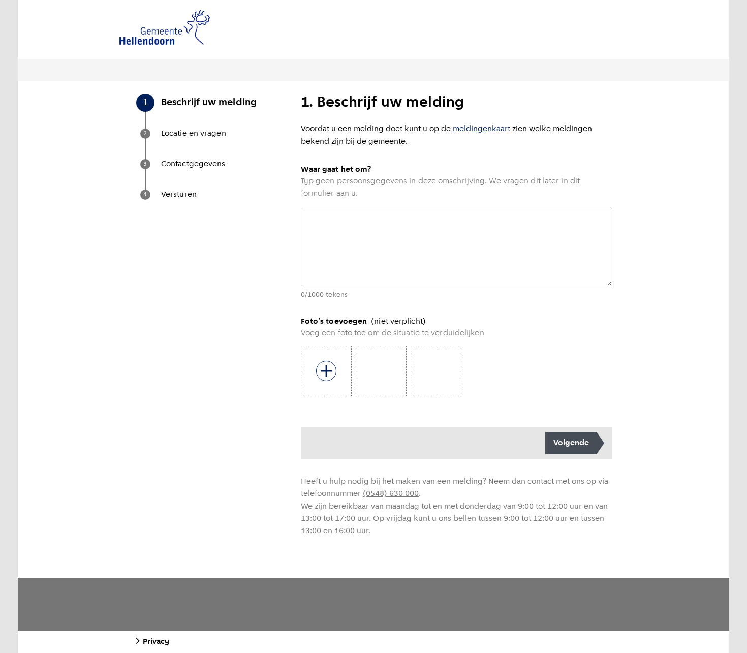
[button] (218, 113)
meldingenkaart (481, 129)
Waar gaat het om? (336, 170)
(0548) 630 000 (391, 494)
